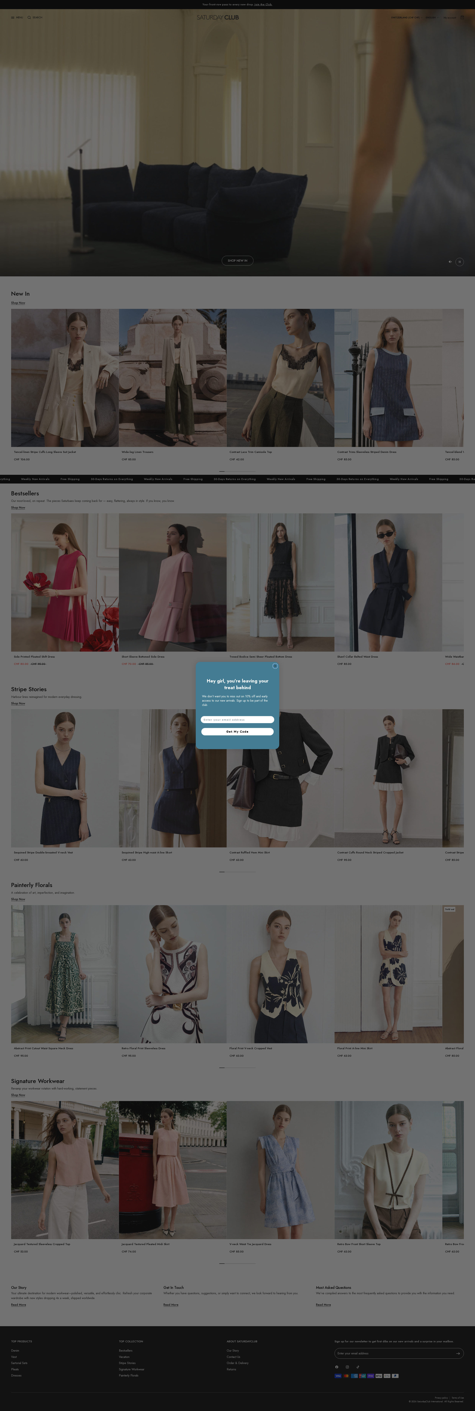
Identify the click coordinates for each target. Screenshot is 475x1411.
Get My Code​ (237, 731)
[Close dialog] (275, 666)
